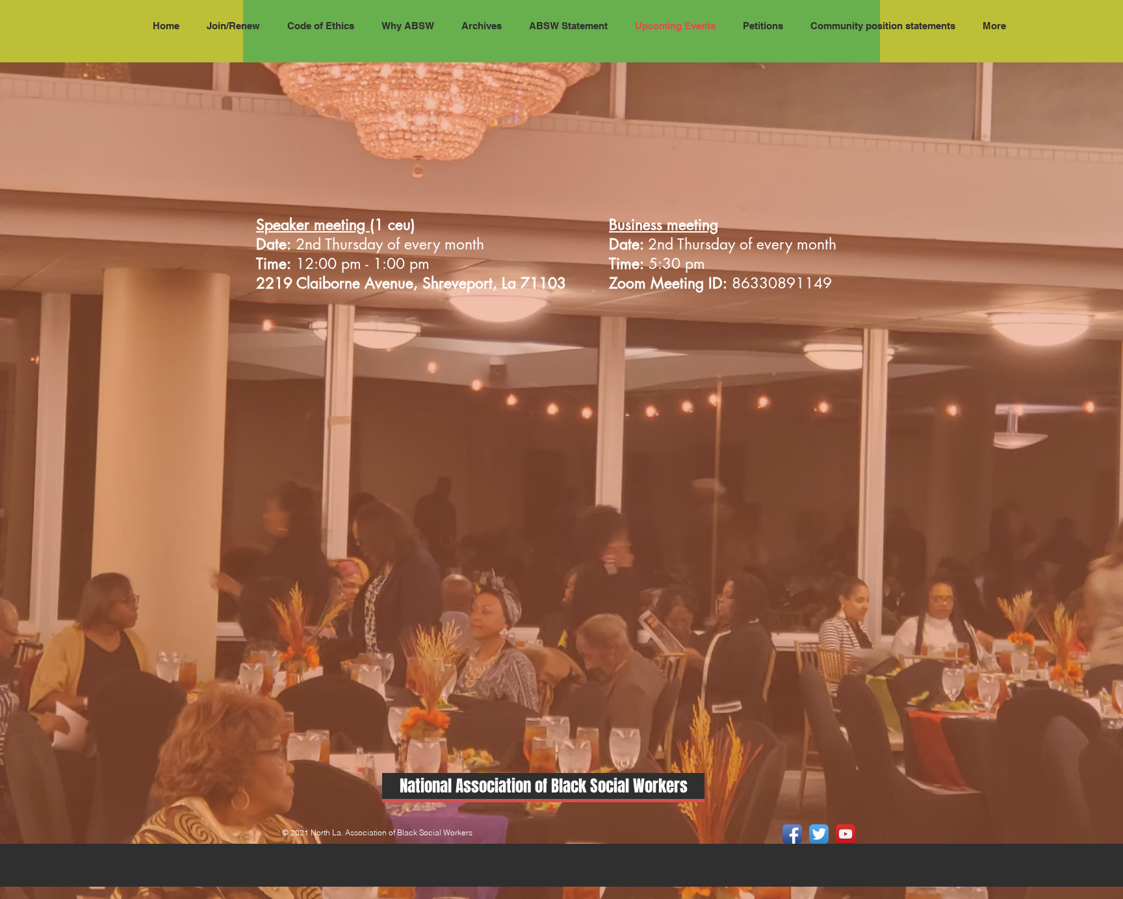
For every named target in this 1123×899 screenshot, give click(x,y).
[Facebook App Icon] (792, 834)
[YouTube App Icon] (845, 834)
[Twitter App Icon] (819, 834)
